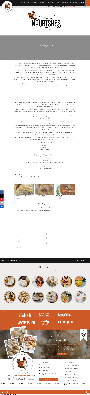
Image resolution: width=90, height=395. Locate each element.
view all (86, 6)
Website (19, 241)
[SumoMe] (2, 206)
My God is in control (80, 260)
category (72, 6)
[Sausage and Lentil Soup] (65, 189)
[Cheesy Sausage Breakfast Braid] (24, 189)
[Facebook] (2, 192)
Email (18, 236)
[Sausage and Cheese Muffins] (44, 189)
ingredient (79, 6)
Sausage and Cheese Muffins (42, 195)
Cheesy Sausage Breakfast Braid (22, 195)
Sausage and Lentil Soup (62, 195)
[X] (2, 196)
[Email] (2, 203)
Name (19, 231)
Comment (20, 213)
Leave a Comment (44, 203)
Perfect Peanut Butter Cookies (11, 260)
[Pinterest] (2, 199)
